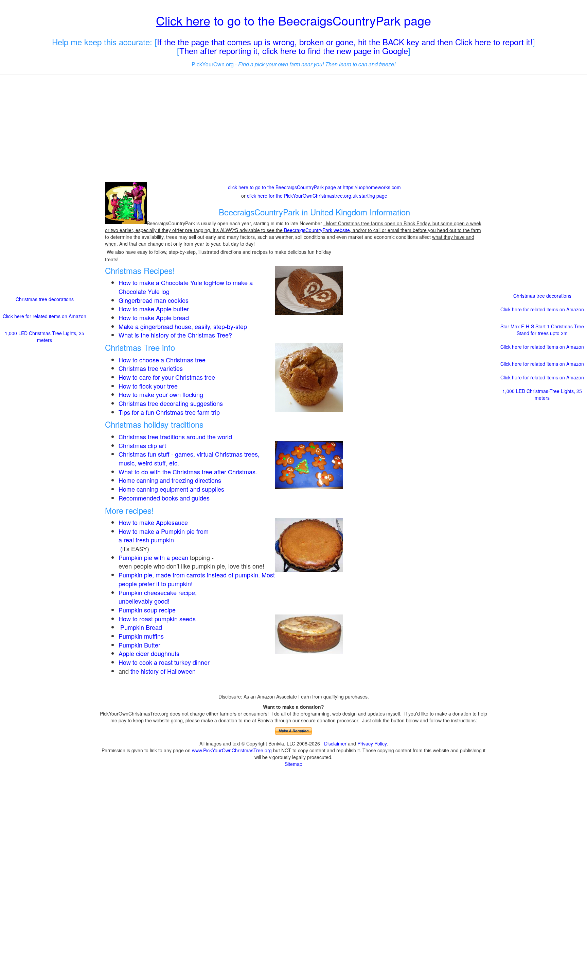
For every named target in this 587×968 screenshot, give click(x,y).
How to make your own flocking (161, 394)
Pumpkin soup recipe (147, 609)
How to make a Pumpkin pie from (164, 531)
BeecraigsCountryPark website (317, 230)
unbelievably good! (145, 600)
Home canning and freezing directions (170, 480)
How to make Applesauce (153, 522)
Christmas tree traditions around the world (175, 436)
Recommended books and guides (164, 497)
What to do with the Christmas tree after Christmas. (188, 471)
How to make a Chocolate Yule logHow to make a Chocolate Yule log (186, 287)
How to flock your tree (148, 385)
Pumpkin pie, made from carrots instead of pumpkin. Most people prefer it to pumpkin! (197, 579)
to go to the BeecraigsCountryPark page (293, 20)
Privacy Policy (372, 743)
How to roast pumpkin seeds (157, 618)
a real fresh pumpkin (146, 539)
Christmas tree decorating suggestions (171, 403)
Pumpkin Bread (141, 627)
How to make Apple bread (154, 317)
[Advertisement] (293, 129)
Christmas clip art (142, 445)
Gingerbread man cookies (154, 300)
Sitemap (293, 763)
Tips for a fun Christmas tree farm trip (169, 412)
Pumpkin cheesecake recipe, (158, 592)
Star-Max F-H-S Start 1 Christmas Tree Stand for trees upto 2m (542, 330)
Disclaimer (335, 743)
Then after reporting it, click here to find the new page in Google (293, 50)
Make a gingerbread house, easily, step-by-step (183, 326)
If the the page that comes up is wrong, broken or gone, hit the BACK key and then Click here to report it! (345, 42)
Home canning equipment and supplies (171, 489)
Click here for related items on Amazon (44, 316)
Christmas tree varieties (151, 368)
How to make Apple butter (154, 308)
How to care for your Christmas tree (167, 377)
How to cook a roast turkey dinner (164, 662)
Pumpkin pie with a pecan (153, 557)
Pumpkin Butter (140, 644)
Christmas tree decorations (45, 299)
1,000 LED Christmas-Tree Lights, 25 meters (44, 336)
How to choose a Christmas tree (162, 359)
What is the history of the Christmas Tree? (175, 334)
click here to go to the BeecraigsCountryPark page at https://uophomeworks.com (314, 187)
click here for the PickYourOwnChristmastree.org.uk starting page (317, 195)
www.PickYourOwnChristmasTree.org (232, 750)
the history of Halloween (163, 671)
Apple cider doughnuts (149, 653)
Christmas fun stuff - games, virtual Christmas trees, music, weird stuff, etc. (189, 458)
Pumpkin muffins (141, 635)
